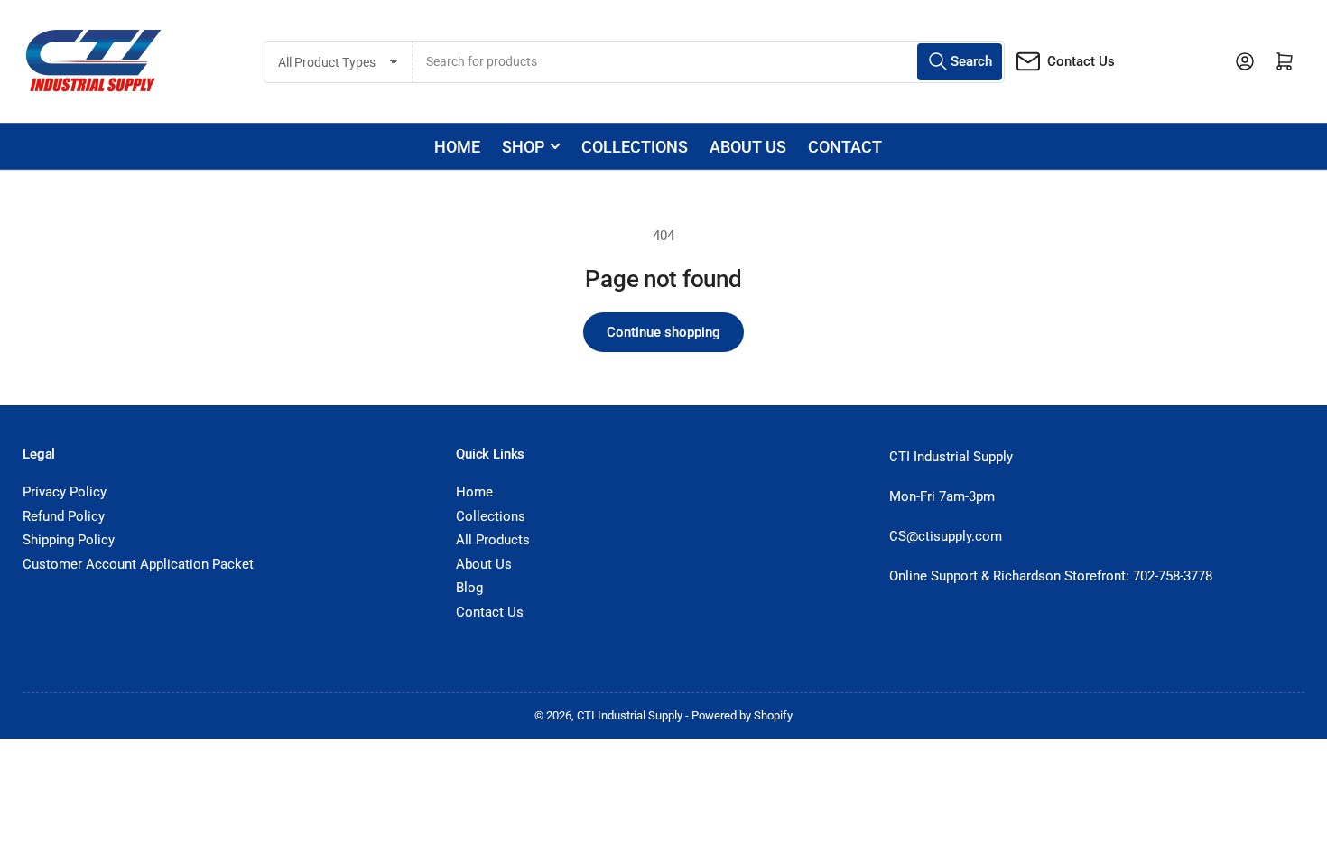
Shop (523, 146)
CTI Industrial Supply (629, 715)
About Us (484, 564)
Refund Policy (64, 516)
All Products (493, 540)
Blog (469, 588)
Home (457, 146)
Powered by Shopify (742, 715)
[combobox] (709, 62)
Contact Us (1081, 61)
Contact (845, 146)
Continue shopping (663, 332)
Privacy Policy (65, 492)
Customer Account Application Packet (138, 564)
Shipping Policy (69, 540)
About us (748, 146)
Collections (634, 146)
